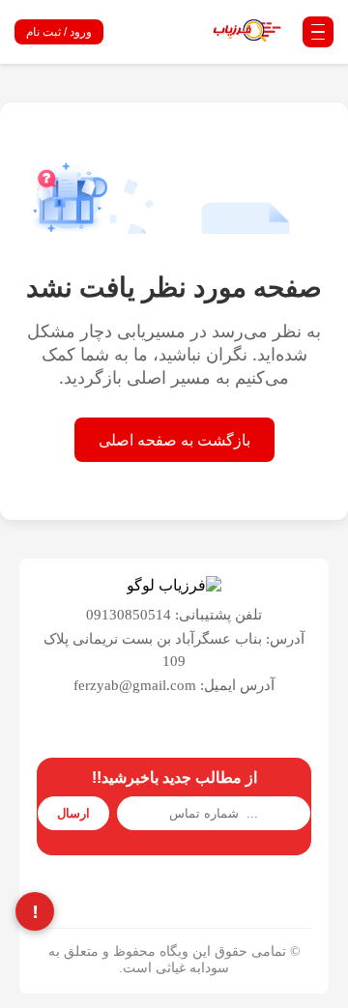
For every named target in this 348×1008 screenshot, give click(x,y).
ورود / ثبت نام (59, 32)
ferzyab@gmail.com (134, 685)
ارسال (73, 813)
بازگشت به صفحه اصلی (174, 439)
